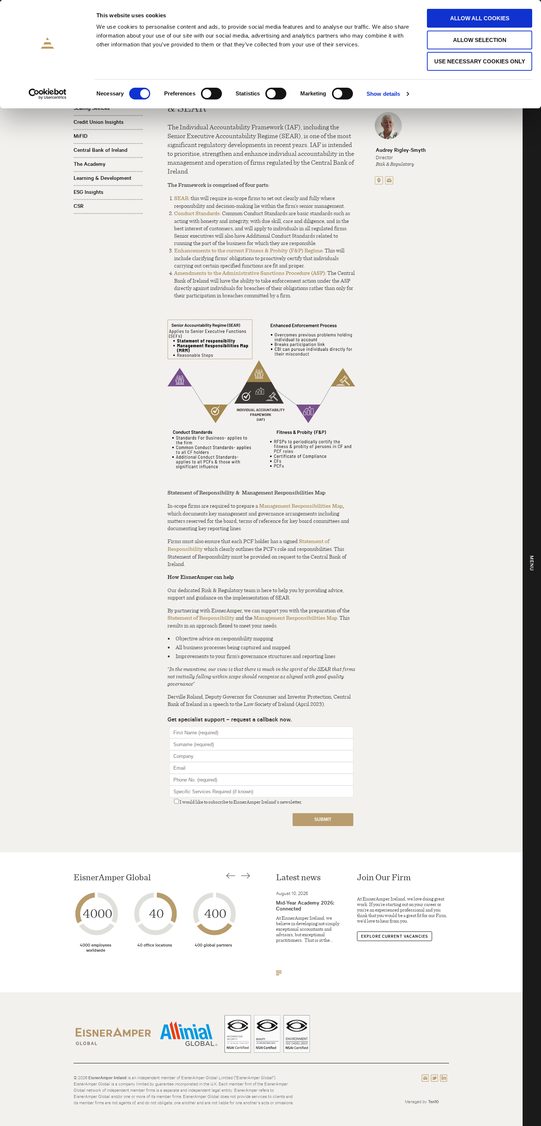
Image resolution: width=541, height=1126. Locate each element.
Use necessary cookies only (479, 61)
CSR (79, 206)
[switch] (211, 93)
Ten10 (433, 1101)
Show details (383, 94)
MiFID (81, 136)
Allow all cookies (479, 18)
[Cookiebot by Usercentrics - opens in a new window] (47, 93)
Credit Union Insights (99, 122)
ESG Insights (88, 192)
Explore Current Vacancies (394, 936)
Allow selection (479, 40)
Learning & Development (102, 178)
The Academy (90, 164)
